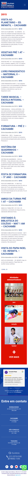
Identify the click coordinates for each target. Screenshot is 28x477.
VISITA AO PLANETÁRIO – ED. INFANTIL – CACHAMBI (13, 22)
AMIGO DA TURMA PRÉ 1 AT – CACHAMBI (13, 200)
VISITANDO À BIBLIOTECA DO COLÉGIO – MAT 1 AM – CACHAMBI (13, 222)
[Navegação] (25, 4)
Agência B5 (18, 475)
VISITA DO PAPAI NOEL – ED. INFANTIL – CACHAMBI (13, 251)
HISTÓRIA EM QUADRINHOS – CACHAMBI (9, 149)
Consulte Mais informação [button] (11, 384)
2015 (20, 29)
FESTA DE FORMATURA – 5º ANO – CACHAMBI (13, 176)
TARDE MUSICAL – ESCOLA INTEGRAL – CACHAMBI (12, 100)
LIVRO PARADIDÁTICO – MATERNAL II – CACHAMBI (13, 74)
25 (6, 269)
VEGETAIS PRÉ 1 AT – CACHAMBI (13, 54)
